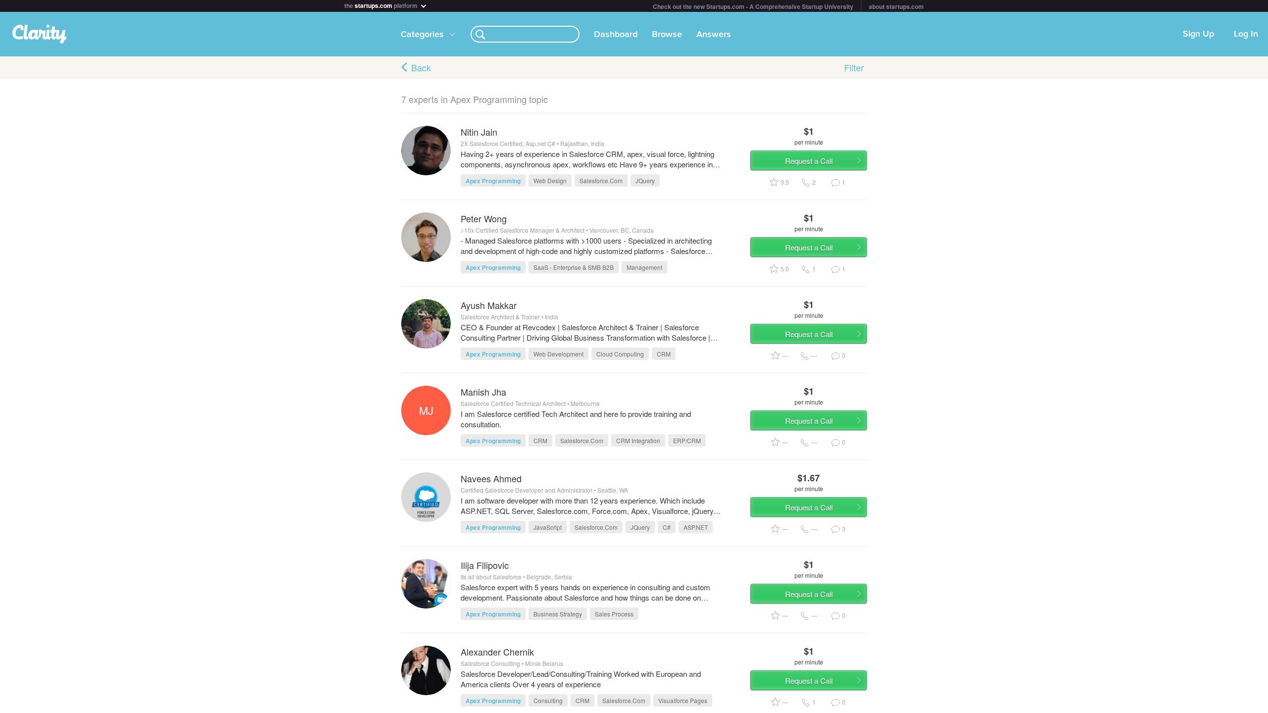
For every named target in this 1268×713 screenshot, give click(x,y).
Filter (854, 67)
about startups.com (896, 6)
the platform (381, 4)
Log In (1246, 34)
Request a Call (809, 160)
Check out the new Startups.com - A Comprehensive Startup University (753, 6)
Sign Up (1198, 34)
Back (421, 67)
